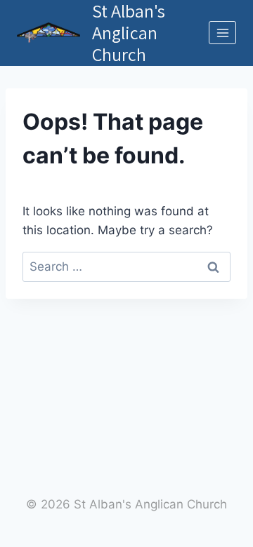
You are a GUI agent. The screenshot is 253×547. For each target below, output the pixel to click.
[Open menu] (222, 32)
